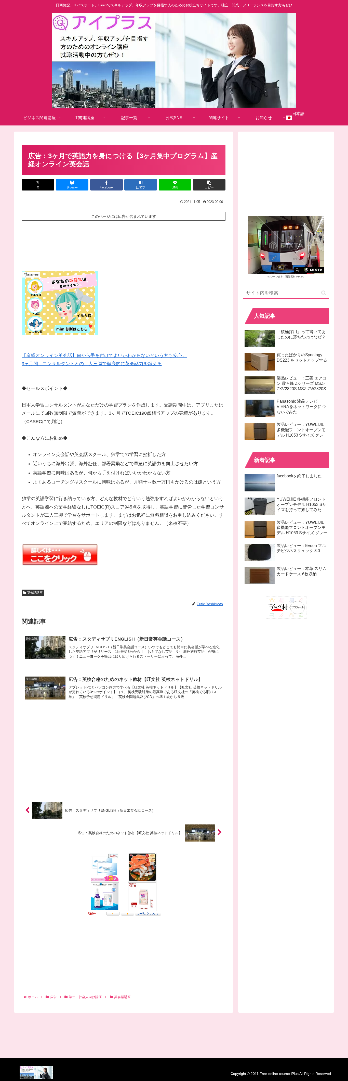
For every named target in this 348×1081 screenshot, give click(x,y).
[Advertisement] (123, 240)
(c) (275, 276)
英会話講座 (35, 592)
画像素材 (290, 276)
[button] (209, 184)
